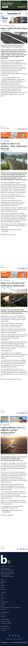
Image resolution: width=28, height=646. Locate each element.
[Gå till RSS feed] (26, 129)
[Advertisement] (14, 111)
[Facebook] (9, 636)
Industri (2, 587)
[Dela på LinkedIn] (23, 129)
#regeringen (12, 379)
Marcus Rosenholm (5, 128)
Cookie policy (19, 639)
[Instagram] (12, 636)
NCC (2, 596)
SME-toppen (3, 609)
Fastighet (3, 585)
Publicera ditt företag (5, 621)
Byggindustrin (6, 424)
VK (7, 321)
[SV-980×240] (14, 419)
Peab (2, 600)
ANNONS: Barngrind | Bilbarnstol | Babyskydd (10, 607)
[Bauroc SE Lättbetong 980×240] (14, 135)
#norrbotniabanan (5, 379)
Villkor (14, 639)
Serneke (2, 605)
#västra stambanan (11, 234)
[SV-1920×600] (14, 5)
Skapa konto (3, 630)
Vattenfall (3, 603)
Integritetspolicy (9, 639)
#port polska (4, 515)
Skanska (2, 594)
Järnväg (13, 25)
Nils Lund (3, 267)
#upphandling (10, 515)
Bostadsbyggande (4, 601)
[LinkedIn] (15, 636)
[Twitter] (18, 636)
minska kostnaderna (6, 317)
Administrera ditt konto (5, 628)
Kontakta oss (3, 616)
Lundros (5, 572)
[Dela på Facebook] (18, 129)
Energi (2, 583)
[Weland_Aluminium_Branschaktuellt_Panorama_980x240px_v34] (14, 20)
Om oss (2, 614)
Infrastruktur (6, 25)
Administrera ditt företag (6, 623)
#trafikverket (4, 234)
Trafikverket (3, 598)
